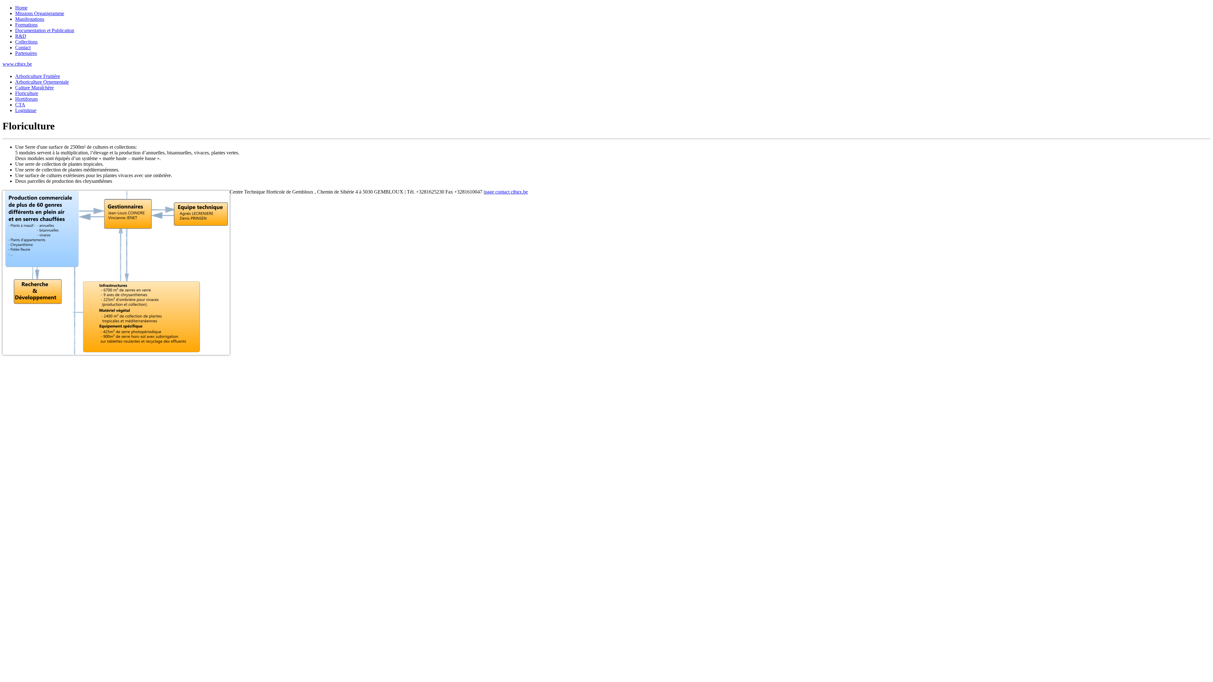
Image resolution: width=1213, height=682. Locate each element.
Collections (26, 42)
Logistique (25, 110)
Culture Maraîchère (34, 87)
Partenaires (26, 53)
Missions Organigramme (39, 13)
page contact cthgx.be (506, 191)
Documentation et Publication (44, 30)
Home (21, 7)
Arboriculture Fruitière (37, 76)
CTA (20, 104)
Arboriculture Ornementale (42, 82)
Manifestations (29, 19)
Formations (26, 24)
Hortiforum (26, 99)
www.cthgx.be (17, 64)
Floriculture (26, 93)
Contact (23, 47)
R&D (20, 36)
